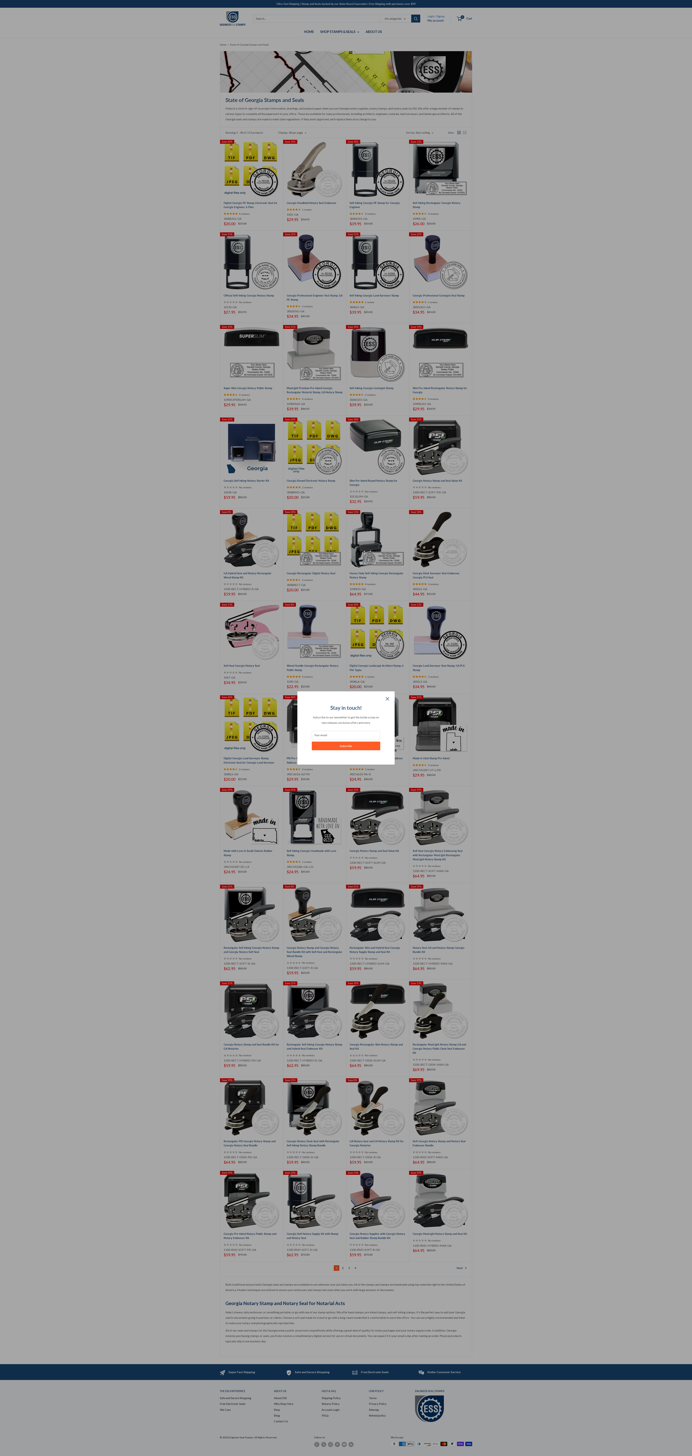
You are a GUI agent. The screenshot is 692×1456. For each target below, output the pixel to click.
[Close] (387, 698)
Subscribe (346, 746)
